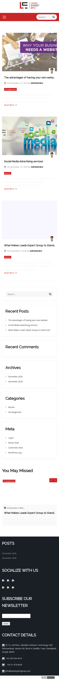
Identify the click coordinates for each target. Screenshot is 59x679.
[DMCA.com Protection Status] (48, 677)
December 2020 (15, 376)
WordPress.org (14, 452)
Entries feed (13, 442)
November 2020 (15, 381)
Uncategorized (10, 89)
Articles (7, 173)
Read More (9, 105)
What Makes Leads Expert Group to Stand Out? (29, 245)
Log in (11, 437)
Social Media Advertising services (23, 161)
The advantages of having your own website (29, 77)
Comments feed (15, 447)
